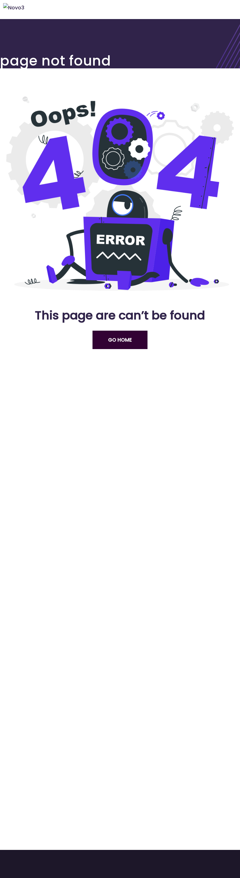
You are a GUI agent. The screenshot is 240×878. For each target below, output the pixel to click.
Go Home (120, 339)
